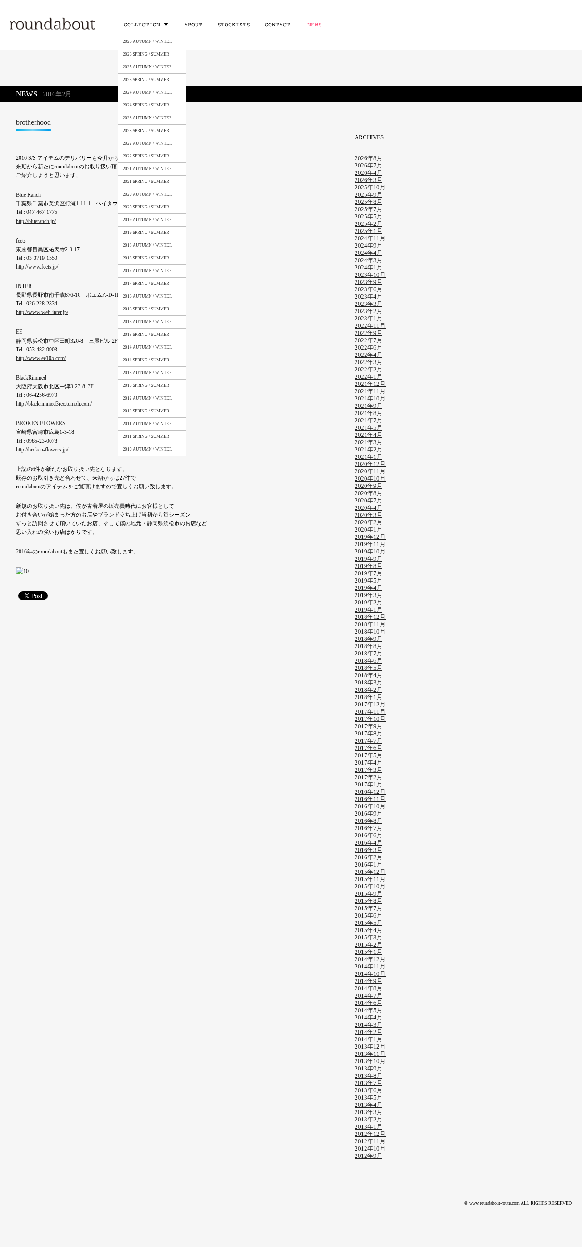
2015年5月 (368, 922)
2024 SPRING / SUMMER (146, 105)
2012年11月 (370, 1141)
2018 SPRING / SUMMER (146, 258)
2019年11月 (370, 544)
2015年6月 (368, 915)
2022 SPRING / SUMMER (146, 156)
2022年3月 (368, 362)
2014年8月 (368, 988)
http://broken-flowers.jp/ (42, 449)
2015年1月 (368, 951)
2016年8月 (368, 820)
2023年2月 (368, 311)
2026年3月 (368, 180)
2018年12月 (370, 616)
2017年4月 (368, 762)
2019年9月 (368, 558)
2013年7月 (368, 1083)
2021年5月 (368, 427)
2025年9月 (368, 194)
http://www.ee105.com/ (41, 358)
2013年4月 (368, 1104)
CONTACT (276, 24)
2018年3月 (368, 682)
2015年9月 (368, 893)
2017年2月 (368, 777)
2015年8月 (368, 900)
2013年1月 (368, 1126)
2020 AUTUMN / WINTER (147, 194)
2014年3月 (368, 1024)
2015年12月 (370, 871)
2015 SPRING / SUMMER (146, 334)
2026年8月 (368, 158)
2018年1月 (368, 697)
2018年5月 (368, 667)
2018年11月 (370, 624)
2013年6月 (368, 1090)
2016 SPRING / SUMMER (146, 309)
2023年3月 (368, 303)
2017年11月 (370, 711)
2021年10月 (370, 398)
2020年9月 (368, 485)
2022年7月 (368, 340)
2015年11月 (370, 879)
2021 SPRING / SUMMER (146, 181)
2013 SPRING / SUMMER (146, 385)
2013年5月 (368, 1097)
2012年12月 (370, 1133)
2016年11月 (370, 799)
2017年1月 (368, 784)
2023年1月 (368, 318)
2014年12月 (370, 959)
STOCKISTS (233, 24)
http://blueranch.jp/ (36, 221)
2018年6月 (368, 660)
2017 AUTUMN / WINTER (147, 271)
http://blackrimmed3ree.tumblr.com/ (54, 403)
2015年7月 (368, 908)
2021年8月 (368, 413)
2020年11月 (370, 471)
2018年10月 (370, 631)
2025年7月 (368, 209)
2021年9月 (368, 405)
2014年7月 (368, 995)
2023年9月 (368, 282)
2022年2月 (368, 369)
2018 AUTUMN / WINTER (147, 245)
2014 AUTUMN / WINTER (147, 347)
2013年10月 (370, 1061)
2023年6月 (368, 289)
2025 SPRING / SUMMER (146, 79)
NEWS (316, 24)
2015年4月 (368, 930)
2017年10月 (370, 718)
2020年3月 (368, 515)
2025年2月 (368, 223)
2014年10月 (370, 973)
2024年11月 (370, 238)
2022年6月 (368, 347)
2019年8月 (368, 566)
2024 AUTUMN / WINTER (147, 92)
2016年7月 (368, 828)
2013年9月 (368, 1068)
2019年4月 (368, 587)
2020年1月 (368, 529)
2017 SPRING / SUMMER (146, 283)
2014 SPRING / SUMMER (146, 360)
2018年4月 (368, 675)
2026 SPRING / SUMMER (146, 54)
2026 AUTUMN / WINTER (147, 41)
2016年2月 (368, 857)
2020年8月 (368, 493)
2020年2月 (368, 522)
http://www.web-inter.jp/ (42, 312)
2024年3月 (368, 260)
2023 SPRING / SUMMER (146, 130)
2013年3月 (368, 1112)
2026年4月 (368, 172)
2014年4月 (368, 1017)
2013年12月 (370, 1046)
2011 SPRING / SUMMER (146, 436)
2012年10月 (370, 1148)
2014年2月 (368, 1032)
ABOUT (193, 24)
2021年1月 (368, 456)
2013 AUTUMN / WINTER (147, 372)
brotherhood (33, 122)
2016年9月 (368, 813)
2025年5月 (368, 216)
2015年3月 (368, 937)
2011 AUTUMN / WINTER (147, 423)
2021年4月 (368, 434)
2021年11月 (370, 391)
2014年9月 (368, 981)
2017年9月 (368, 726)
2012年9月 (368, 1155)
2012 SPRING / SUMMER (146, 411)
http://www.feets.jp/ (37, 267)
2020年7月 (368, 500)
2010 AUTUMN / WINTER (147, 449)
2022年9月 (368, 332)
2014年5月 (368, 1010)
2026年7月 (368, 165)
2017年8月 (368, 733)
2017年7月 (368, 740)
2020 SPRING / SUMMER (146, 207)
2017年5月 (368, 755)
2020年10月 (370, 478)
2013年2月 (368, 1119)
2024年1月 (368, 267)
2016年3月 (368, 850)
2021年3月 (368, 442)
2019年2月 (368, 602)
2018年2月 (368, 689)
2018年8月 (368, 646)
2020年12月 (370, 464)
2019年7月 (368, 573)
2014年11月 (370, 966)
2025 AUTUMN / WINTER (147, 67)
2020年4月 (368, 507)
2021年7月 (368, 420)
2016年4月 (368, 842)
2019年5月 (368, 580)
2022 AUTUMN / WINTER (147, 143)
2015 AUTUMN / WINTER (147, 321)
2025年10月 (370, 187)
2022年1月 (368, 376)
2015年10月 (370, 886)
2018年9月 (368, 638)
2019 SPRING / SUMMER (146, 232)
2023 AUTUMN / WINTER (147, 118)
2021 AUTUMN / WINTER (147, 169)
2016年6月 (368, 835)
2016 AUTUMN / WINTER (147, 296)
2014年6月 (368, 1002)
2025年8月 (368, 201)
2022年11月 (370, 325)
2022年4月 (368, 354)
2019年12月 (370, 536)
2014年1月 (368, 1039)
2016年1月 (368, 864)
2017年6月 (368, 748)
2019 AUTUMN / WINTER (147, 220)
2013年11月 (370, 1053)
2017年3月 (368, 769)
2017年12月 (370, 704)
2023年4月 (368, 296)
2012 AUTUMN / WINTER (147, 398)
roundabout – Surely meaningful (53, 24)
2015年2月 (368, 944)
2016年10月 (370, 806)
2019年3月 (368, 595)
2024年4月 (368, 252)
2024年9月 (368, 245)
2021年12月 (370, 383)
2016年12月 (370, 791)
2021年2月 (368, 449)
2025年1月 (368, 231)
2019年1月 (368, 609)
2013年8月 (368, 1075)
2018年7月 (368, 653)
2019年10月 (370, 551)
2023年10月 (370, 274)
